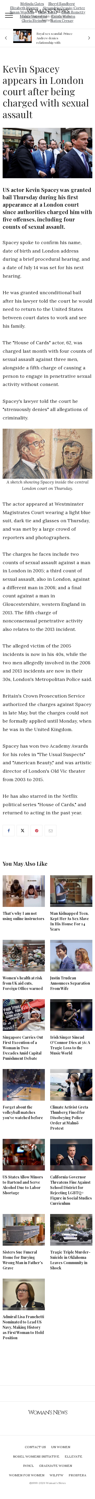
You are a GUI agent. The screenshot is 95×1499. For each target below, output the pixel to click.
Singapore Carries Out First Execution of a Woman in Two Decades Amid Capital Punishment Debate (23, 1048)
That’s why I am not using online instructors (23, 916)
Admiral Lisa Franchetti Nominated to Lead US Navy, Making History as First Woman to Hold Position (23, 1327)
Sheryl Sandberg (61, 4)
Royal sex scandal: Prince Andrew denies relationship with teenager (54, 38)
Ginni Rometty (73, 12)
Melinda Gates (32, 4)
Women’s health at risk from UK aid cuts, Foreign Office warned (23, 983)
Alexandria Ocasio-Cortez (63, 8)
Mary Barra (47, 12)
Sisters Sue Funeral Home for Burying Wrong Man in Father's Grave (23, 1260)
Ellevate (73, 1456)
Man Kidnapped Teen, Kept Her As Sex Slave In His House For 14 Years (69, 921)
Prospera (77, 1475)
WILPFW (56, 1475)
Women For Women (26, 1475)
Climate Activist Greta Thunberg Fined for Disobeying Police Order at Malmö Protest (69, 1118)
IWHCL (28, 1466)
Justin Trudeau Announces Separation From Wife (70, 983)
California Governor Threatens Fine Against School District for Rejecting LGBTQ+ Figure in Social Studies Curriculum (71, 1190)
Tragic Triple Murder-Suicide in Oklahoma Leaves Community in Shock (70, 1260)
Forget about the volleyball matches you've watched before (23, 1112)
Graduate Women (55, 1466)
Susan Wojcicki (22, 12)
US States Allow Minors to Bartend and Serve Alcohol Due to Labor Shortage (23, 1184)
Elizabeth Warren (24, 8)
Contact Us (35, 1447)
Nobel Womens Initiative (36, 1456)
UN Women (60, 1447)
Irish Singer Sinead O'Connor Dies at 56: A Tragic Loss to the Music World (70, 1045)
